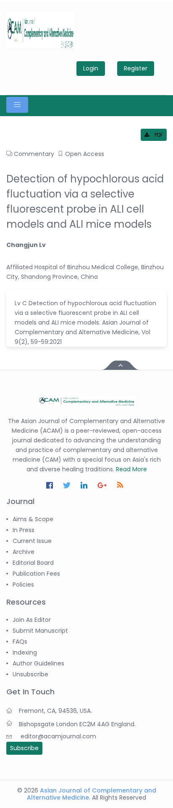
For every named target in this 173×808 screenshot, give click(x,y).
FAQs (20, 641)
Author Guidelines (38, 663)
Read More (131, 469)
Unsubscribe (30, 674)
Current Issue (32, 541)
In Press (23, 530)
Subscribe (24, 748)
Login (90, 68)
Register (135, 68)
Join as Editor (32, 620)
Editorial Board (33, 563)
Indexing (25, 652)
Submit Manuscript (40, 631)
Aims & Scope (33, 519)
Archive (23, 552)
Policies (23, 584)
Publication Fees (36, 574)
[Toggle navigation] (17, 105)
